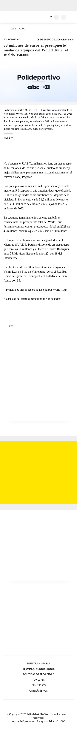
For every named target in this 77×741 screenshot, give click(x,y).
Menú (72, 17)
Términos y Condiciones (39, 669)
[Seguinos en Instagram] (44, 726)
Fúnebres (39, 680)
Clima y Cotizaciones (45, 17)
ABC (10, 17)
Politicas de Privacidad (38, 674)
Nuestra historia (38, 664)
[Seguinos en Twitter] (37, 726)
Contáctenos (38, 691)
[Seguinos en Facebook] (33, 726)
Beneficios (39, 685)
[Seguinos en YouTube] (40, 726)
